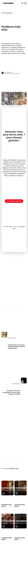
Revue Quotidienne (8, 13)
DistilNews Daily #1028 (6, 538)
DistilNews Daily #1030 (6, 505)
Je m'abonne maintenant (14, 201)
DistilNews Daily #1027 (19, 538)
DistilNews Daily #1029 (19, 505)
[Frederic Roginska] (2, 73)
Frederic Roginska (8, 72)
